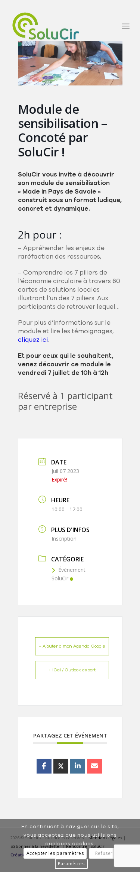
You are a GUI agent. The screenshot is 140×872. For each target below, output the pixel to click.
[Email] (94, 766)
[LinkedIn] (77, 766)
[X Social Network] (60, 766)
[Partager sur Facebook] (44, 766)
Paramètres (71, 863)
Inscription (64, 538)
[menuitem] (126, 26)
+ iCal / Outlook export (72, 670)
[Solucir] (58, 26)
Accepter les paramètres (55, 853)
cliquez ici (33, 339)
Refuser (104, 853)
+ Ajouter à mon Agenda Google (72, 646)
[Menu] (126, 26)
